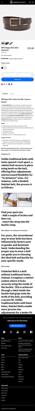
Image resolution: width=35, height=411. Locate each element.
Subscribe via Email (16, 326)
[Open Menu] (2, 2)
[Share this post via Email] (4, 84)
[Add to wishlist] (17, 82)
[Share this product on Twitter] (6, 84)
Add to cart (17, 79)
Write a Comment (18, 58)
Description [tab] (5, 93)
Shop (2, 338)
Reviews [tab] (12, 93)
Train (2, 355)
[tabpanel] (17, 206)
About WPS (4, 385)
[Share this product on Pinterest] (11, 84)
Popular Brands (23, 355)
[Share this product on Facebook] (2, 84)
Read (19, 338)
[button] (4, 58)
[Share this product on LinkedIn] (9, 84)
